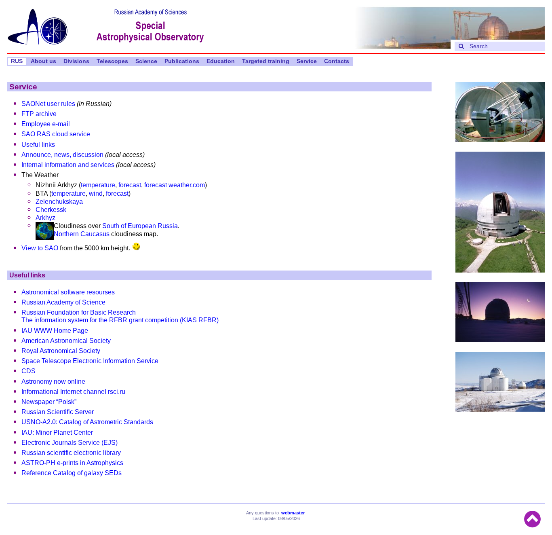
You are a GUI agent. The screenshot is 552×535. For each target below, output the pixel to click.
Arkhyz (45, 217)
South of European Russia (140, 225)
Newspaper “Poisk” (48, 401)
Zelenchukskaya (59, 201)
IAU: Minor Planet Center (57, 432)
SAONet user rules (48, 103)
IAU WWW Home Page (54, 330)
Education (220, 61)
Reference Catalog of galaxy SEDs (71, 472)
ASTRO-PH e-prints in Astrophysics (72, 462)
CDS (28, 371)
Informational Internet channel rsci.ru (73, 391)
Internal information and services (67, 164)
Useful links (38, 144)
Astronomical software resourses (68, 292)
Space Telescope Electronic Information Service (89, 360)
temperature (98, 185)
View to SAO (39, 248)
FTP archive (39, 113)
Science (146, 61)
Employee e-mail (45, 124)
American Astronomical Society (66, 340)
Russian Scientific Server (57, 411)
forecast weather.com (174, 185)
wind (96, 193)
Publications (181, 61)
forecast (129, 185)
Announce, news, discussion (62, 154)
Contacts (336, 61)
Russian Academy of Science (63, 302)
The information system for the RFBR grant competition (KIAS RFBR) (120, 320)
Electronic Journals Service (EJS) (69, 442)
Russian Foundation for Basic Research (78, 312)
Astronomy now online (53, 381)
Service (307, 61)
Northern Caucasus (82, 233)
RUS (17, 61)
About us (43, 61)
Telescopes (112, 61)
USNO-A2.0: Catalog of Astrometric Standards (87, 422)
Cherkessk (51, 209)
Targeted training (265, 61)
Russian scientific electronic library (71, 452)
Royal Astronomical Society (60, 350)
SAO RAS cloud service (55, 134)
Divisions (76, 61)
